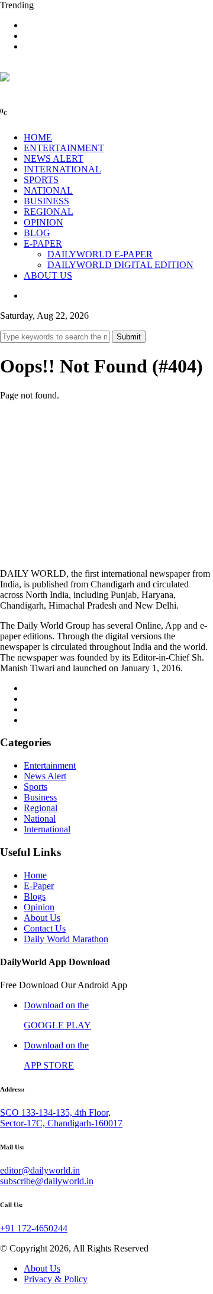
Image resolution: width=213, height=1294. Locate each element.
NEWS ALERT (53, 158)
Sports (35, 787)
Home (35, 875)
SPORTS (41, 180)
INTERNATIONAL (62, 169)
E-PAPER (43, 243)
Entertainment (50, 765)
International (47, 829)
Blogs (35, 896)
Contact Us (45, 928)
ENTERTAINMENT (64, 148)
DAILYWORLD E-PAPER (100, 254)
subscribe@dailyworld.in (46, 1181)
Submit (129, 336)
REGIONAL (48, 212)
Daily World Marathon (66, 939)
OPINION (43, 222)
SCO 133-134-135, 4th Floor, (55, 1112)
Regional (40, 808)
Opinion (39, 907)
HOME (38, 137)
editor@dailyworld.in (40, 1170)
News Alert (45, 776)
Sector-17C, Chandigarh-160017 (61, 1123)
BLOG (37, 233)
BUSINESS (46, 201)
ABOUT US (48, 275)
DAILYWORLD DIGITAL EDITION (120, 265)
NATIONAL (48, 190)
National (40, 818)
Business (40, 797)
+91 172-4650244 (33, 1228)
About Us (42, 918)
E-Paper (39, 886)
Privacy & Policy (56, 1279)
